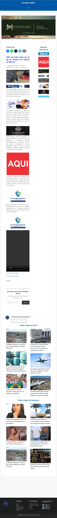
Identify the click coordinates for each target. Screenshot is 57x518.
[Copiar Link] (24, 51)
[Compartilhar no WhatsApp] (11, 51)
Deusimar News (14, 273)
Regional (18, 510)
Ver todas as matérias (18, 320)
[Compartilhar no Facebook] (7, 51)
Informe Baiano (14, 276)
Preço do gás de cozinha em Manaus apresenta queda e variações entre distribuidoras (16, 369)
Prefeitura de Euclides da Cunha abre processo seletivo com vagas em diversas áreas (40, 421)
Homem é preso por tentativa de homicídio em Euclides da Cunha (40, 466)
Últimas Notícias (19, 508)
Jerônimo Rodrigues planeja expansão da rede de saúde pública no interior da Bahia (39, 393)
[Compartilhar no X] (15, 51)
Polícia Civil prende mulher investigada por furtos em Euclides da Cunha (39, 444)
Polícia (22, 65)
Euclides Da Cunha (20, 507)
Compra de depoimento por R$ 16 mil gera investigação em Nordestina (16, 421)
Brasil (17, 504)
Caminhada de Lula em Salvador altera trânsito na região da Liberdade (15, 391)
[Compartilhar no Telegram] (19, 51)
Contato (31, 508)
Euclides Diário (28, 3)
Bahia (17, 505)
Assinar (26, 302)
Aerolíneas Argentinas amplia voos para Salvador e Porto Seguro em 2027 (40, 371)
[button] (28, 8)
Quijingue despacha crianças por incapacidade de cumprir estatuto (15, 346)
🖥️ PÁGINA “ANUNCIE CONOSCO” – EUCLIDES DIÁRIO (34, 506)
